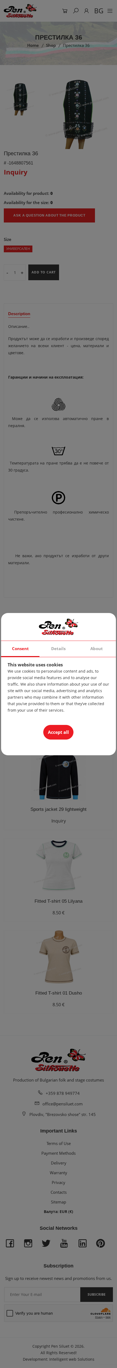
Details (58, 648)
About (96, 648)
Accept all (58, 732)
